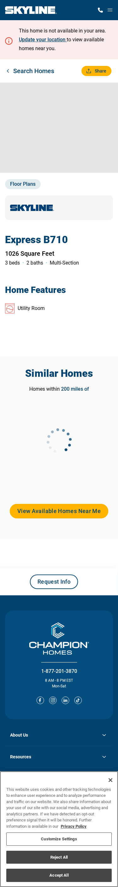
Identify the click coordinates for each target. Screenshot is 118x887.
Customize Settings (59, 839)
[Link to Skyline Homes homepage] (31, 10)
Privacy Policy (74, 826)
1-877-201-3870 (59, 671)
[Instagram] (53, 700)
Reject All (59, 857)
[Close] (110, 780)
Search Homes (33, 71)
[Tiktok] (78, 700)
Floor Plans (23, 184)
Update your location (43, 40)
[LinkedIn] (65, 700)
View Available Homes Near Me (59, 511)
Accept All (58, 875)
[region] (59, 829)
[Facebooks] (40, 700)
